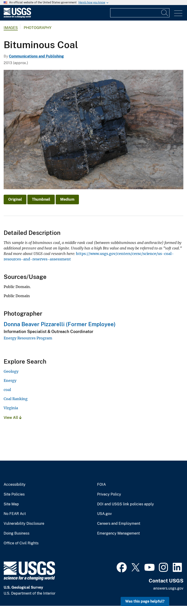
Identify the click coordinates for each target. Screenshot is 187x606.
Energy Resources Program (28, 338)
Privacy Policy (109, 494)
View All (11, 417)
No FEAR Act (15, 514)
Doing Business (16, 533)
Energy (10, 380)
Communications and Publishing (36, 56)
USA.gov (104, 514)
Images (11, 28)
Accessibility (15, 485)
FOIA (101, 485)
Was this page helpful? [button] (145, 601)
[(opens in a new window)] (122, 566)
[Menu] (178, 13)
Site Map (11, 504)
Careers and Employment (118, 524)
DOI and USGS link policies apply (125, 504)
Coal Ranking (16, 398)
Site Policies (14, 494)
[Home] (17, 17)
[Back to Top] (170, 589)
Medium (67, 199)
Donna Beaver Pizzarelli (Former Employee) (60, 324)
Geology (11, 371)
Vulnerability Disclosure (24, 524)
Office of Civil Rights (21, 543)
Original (15, 199)
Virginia (11, 408)
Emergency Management (118, 533)
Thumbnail (41, 199)
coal (7, 389)
